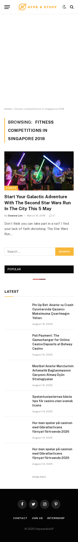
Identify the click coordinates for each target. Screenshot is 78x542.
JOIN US (37, 518)
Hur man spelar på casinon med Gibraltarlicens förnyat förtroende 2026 (52, 427)
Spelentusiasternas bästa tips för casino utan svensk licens (52, 401)
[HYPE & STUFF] (37, 7)
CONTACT (20, 518)
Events (11, 188)
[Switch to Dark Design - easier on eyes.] (64, 7)
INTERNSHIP (56, 518)
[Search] (71, 7)
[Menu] (7, 7)
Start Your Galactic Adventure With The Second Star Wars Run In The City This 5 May (37, 202)
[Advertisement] (39, 61)
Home (8, 108)
